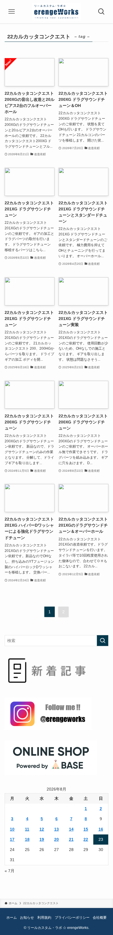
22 (85, 839)
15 (85, 829)
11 (27, 829)
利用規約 (44, 917)
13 (56, 829)
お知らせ (27, 917)
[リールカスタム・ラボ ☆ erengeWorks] (56, 11)
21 (71, 839)
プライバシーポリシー (72, 917)
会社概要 (100, 917)
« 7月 (9, 870)
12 (41, 829)
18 (27, 839)
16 (101, 829)
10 (12, 829)
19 (41, 839)
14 (71, 829)
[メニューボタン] (11, 11)
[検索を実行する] (102, 640)
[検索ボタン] (101, 11)
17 (12, 839)
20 (56, 839)
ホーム (11, 917)
